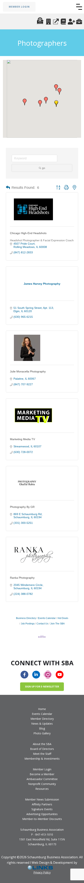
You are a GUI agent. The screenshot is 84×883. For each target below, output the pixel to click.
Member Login (42, 769)
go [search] (43, 167)
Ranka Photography (22, 577)
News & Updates (42, 723)
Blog (42, 728)
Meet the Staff (42, 754)
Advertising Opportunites (42, 814)
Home (42, 709)
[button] (79, 7)
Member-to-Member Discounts (42, 819)
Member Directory (42, 719)
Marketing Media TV (22, 439)
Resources (42, 789)
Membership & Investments (42, 758)
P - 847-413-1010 (42, 834)
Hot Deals (63, 618)
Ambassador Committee (42, 779)
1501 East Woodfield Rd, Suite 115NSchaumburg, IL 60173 (42, 841)
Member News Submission (42, 799)
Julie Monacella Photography (28, 371)
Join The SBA (57, 623)
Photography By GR (22, 506)
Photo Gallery (42, 733)
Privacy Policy (42, 872)
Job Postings (28, 623)
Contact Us (42, 623)
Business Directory (26, 618)
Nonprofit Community (42, 784)
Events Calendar (47, 618)
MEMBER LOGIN (19, 6)
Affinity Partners (42, 804)
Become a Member (42, 774)
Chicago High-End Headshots (28, 233)
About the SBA (42, 744)
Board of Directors (42, 749)
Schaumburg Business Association (42, 829)
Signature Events (42, 809)
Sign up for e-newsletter (42, 686)
